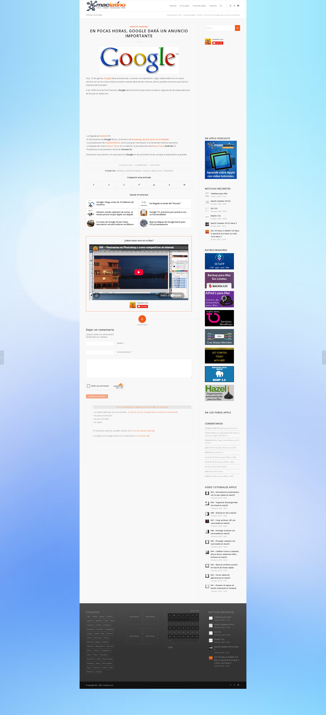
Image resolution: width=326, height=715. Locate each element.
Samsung (90, 663)
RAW (98, 659)
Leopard (105, 642)
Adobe (95, 616)
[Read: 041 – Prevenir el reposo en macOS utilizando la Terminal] (207, 586)
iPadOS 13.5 (216, 216)
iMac (102, 633)
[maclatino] (106, 5)
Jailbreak (90, 642)
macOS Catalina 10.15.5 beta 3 (224, 223)
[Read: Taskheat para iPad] (207, 194)
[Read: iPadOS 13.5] (207, 217)
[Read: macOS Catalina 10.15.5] (207, 202)
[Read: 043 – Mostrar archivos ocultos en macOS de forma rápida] (207, 565)
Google (107, 78)
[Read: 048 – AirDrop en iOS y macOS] (207, 514)
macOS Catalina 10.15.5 (221, 201)
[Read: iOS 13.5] (207, 209)
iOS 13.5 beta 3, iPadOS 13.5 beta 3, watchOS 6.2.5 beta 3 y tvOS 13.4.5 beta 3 (225, 233)
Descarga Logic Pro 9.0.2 (228, 428)
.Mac (88, 616)
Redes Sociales (108, 659)
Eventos (134, 26)
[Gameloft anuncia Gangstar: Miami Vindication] (2, 357)
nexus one (156, 171)
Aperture (90, 621)
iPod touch (97, 638)
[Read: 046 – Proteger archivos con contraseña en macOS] (207, 531)
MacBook (90, 646)
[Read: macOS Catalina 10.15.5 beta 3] (207, 224)
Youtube (98, 672)
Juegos (97, 642)
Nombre (120, 343)
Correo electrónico (124, 352)
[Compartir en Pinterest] (139, 184)
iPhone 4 (110, 633)
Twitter (104, 667)
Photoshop (103, 655)
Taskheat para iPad (219, 193)
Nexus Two (112, 146)
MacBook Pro (100, 646)
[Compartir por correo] (184, 184)
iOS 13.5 (214, 208)
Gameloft (99, 629)
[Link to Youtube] (238, 6)
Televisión (96, 667)
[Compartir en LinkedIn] (154, 184)
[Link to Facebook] (234, 6)
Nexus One (157, 146)
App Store (99, 621)
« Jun (170, 647)
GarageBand (109, 629)
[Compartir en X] (108, 184)
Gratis (96, 633)
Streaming (136, 139)
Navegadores (106, 650)
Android (103, 136)
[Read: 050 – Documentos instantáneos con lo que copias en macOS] (207, 493)
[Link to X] (230, 6)
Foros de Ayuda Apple (141, 430)
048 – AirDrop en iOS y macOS (223, 513)
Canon (112, 621)
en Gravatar (141, 435)
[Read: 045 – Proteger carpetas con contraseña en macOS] (207, 542)
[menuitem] (173, 5)
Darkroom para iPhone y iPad (225, 457)
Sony (88, 667)
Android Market (112, 142)
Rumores (143, 26)
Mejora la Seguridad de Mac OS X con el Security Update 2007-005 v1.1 (222, 434)
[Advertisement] (139, 115)
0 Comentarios (141, 165)
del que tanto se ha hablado (155, 139)
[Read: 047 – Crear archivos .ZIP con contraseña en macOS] (207, 521)
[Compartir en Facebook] (93, 184)
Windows (90, 672)
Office (95, 655)
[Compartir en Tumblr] (169, 184)
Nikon (89, 655)
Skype (98, 663)
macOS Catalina (221, 466)
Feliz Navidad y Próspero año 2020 (224, 447)
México (89, 650)
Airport (102, 616)
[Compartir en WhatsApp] (124, 184)
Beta (106, 621)
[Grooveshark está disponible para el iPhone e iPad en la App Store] (324, 357)
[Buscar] (220, 5)
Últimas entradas (94, 14)
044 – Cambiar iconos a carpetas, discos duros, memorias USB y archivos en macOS (225, 554)
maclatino (208, 457)
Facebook (90, 625)
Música (96, 650)
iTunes (106, 638)
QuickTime (91, 659)
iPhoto (89, 638)
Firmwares (107, 625)
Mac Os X (110, 646)
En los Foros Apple (218, 412)
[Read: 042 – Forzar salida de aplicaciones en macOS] (207, 576)
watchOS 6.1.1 (219, 452)
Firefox (98, 625)
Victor (156, 165)
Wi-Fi (111, 667)
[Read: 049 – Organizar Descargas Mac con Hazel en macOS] (207, 503)
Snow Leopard (107, 663)
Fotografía (90, 629)
